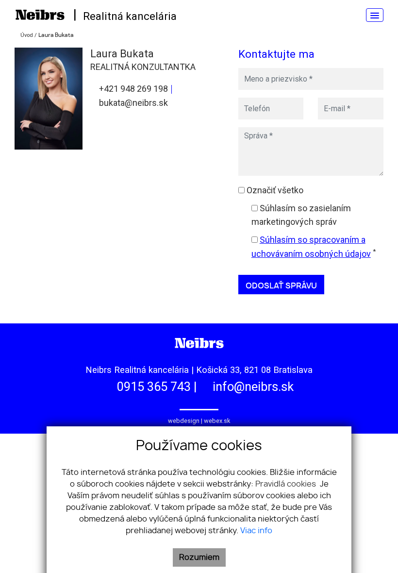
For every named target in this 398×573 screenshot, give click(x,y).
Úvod (26, 35)
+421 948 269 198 (132, 89)
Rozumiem (199, 557)
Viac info (256, 531)
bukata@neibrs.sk (132, 103)
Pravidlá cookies (286, 484)
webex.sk (217, 420)
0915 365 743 (152, 386)
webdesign (183, 420)
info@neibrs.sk (252, 386)
